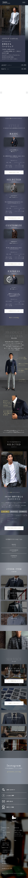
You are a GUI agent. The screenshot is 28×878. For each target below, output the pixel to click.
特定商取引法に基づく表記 (7, 868)
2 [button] (8, 119)
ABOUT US (5, 847)
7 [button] (14, 119)
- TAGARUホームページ (7, 850)
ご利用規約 (4, 861)
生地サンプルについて (14, 703)
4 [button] (10, 119)
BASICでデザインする (14, 172)
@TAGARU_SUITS (13, 772)
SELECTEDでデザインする (14, 218)
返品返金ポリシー (5, 863)
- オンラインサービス (18, 835)
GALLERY (11, 854)
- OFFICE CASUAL (6, 832)
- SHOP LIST (5, 852)
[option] (14, 23)
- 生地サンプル (17, 832)
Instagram (5, 854)
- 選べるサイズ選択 (18, 830)
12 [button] (21, 119)
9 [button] (17, 119)
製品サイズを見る (13, 317)
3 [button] (9, 119)
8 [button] (16, 119)
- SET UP (4, 834)
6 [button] (13, 119)
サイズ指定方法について (14, 681)
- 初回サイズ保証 (5, 844)
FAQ (15, 840)
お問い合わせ (4, 858)
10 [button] (18, 119)
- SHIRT (4, 837)
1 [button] (6, 119)
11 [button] (20, 119)
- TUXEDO (4, 835)
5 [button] (12, 119)
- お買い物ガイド (5, 843)
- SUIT (3, 830)
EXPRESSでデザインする (14, 311)
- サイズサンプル (17, 834)
